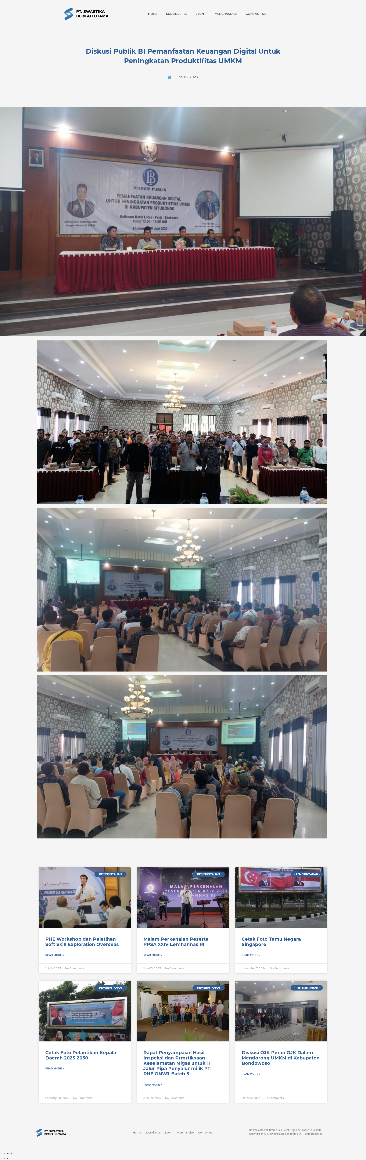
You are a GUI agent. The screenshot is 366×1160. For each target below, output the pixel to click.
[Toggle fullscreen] (10, 1153)
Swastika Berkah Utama (284, 1133)
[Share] (6, 1153)
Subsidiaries (176, 14)
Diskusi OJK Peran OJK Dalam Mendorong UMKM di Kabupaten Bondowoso (281, 1058)
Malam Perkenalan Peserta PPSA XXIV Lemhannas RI (175, 941)
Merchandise (226, 14)
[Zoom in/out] (14, 1153)
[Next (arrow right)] (6, 1158)
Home (153, 14)
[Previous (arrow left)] (1, 1158)
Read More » (54, 955)
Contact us (256, 14)
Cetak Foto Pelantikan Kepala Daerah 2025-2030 (80, 1055)
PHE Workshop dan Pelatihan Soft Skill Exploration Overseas (82, 941)
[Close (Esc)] (1, 1153)
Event (201, 14)
